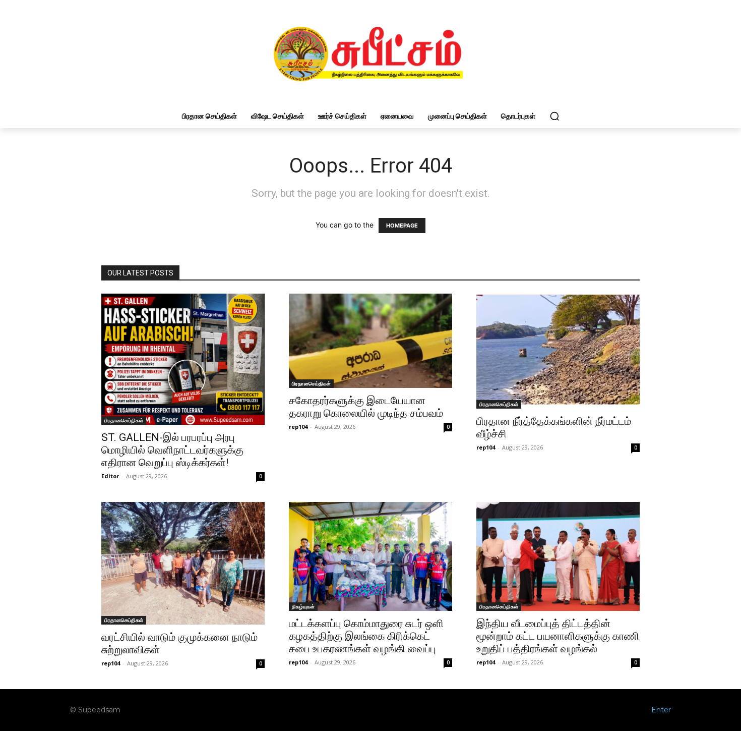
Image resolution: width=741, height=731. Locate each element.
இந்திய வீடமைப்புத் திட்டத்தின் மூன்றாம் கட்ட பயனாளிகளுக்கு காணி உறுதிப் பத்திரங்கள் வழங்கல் (557, 636)
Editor (110, 476)
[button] (554, 116)
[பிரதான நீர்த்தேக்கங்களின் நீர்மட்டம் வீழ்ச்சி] (558, 351)
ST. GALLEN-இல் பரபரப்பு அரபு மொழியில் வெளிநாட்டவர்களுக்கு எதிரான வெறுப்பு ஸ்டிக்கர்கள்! (172, 450)
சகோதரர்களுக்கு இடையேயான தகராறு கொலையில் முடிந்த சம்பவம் (366, 407)
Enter (661, 709)
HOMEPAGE (402, 225)
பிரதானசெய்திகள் (123, 420)
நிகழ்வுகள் (303, 606)
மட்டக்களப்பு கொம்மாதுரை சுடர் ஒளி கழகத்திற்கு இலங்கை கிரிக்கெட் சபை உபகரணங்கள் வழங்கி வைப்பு (366, 636)
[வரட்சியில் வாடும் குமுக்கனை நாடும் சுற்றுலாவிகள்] (183, 563)
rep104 (298, 426)
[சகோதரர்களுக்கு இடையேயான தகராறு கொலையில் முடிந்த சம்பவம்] (370, 341)
